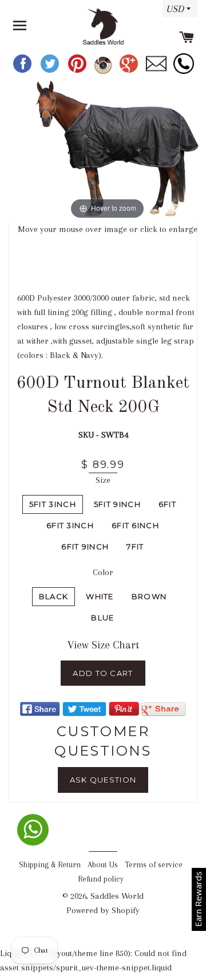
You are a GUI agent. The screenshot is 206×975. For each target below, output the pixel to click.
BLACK (54, 596)
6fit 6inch (135, 525)
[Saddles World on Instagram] (104, 71)
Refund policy (101, 879)
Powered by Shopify (103, 910)
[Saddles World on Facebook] (23, 71)
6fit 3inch (70, 525)
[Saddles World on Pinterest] (78, 71)
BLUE (102, 617)
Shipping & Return (50, 864)
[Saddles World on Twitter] (50, 71)
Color (103, 572)
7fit (135, 546)
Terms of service (154, 864)
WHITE (100, 596)
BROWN (149, 596)
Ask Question (103, 779)
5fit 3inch (52, 504)
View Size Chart (103, 645)
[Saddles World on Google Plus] (129, 71)
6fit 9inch (85, 546)
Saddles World (117, 896)
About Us (103, 864)
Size (103, 480)
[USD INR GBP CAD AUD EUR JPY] (177, 12)
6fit (167, 504)
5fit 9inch (117, 504)
